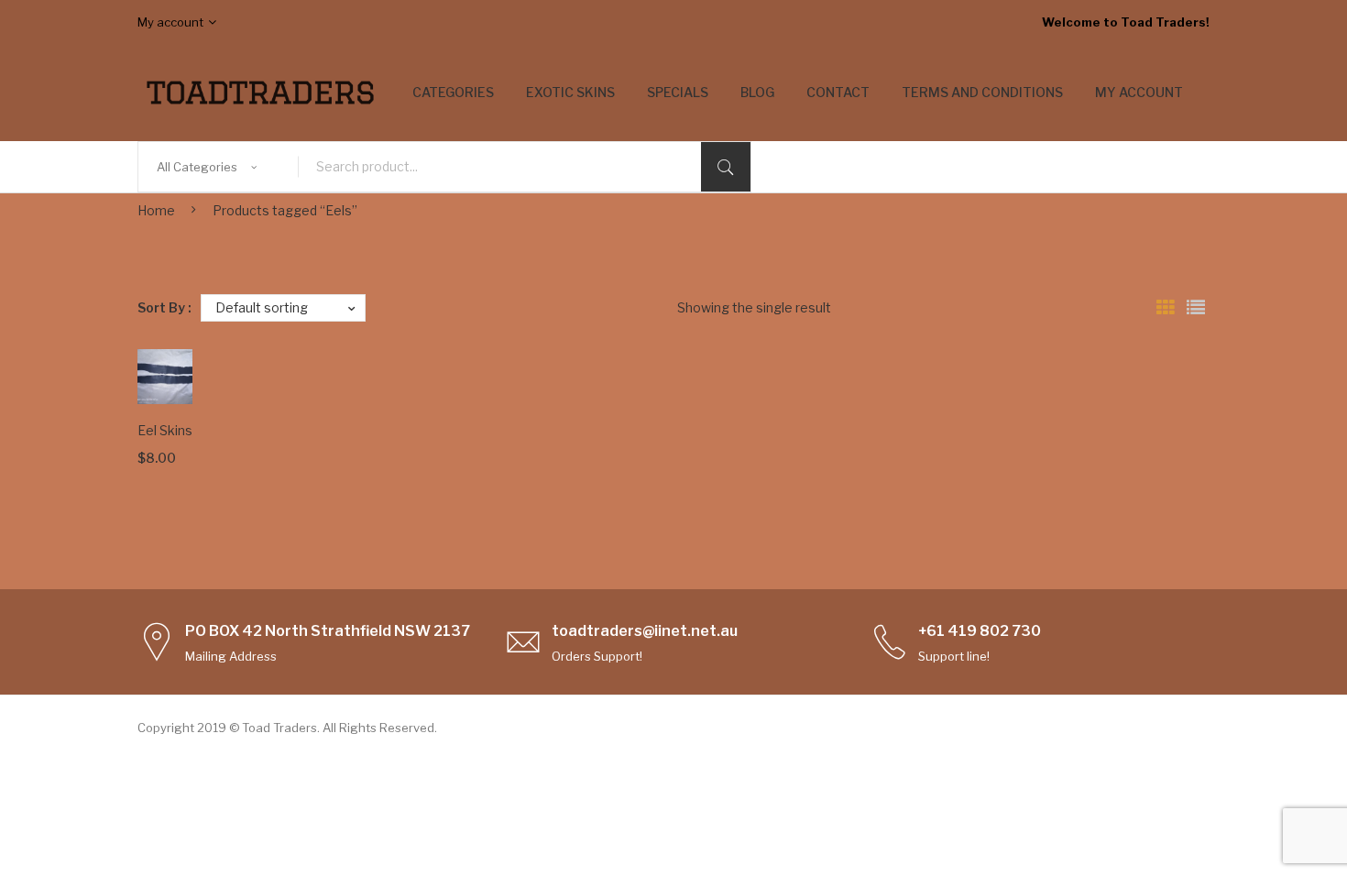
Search (725, 167)
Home (156, 210)
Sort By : (164, 307)
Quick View (153, 365)
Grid (1165, 308)
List (1196, 308)
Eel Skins (164, 430)
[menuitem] (453, 93)
